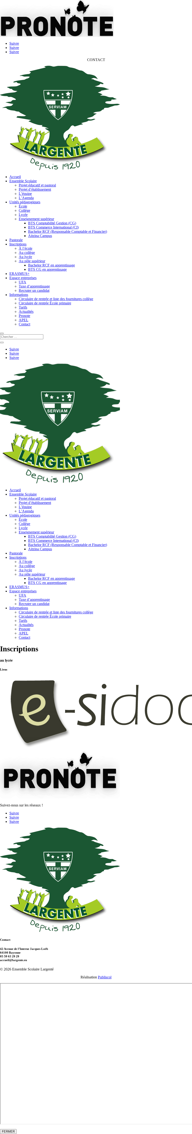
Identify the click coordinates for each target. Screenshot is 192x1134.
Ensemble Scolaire (23, 181)
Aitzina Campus (40, 236)
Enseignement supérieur (36, 219)
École (23, 206)
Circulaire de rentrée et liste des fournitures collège (56, 299)
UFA (22, 282)
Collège (24, 210)
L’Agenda (26, 198)
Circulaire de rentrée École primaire (45, 303)
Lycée (23, 215)
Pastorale (16, 240)
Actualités (26, 312)
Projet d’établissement (35, 189)
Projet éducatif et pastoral (37, 185)
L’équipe (25, 194)
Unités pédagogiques (24, 202)
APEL (23, 320)
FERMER (8, 1131)
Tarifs (23, 307)
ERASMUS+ (19, 274)
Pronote (24, 316)
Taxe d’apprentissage (34, 286)
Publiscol (104, 977)
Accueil (15, 177)
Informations (18, 295)
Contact (24, 324)
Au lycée (25, 257)
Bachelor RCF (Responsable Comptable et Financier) (67, 231)
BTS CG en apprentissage (47, 269)
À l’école (25, 248)
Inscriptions (17, 244)
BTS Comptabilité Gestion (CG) (52, 223)
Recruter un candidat (34, 290)
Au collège (27, 253)
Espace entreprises (23, 278)
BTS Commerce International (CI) (53, 227)
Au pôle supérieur (32, 261)
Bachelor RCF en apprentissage (51, 265)
